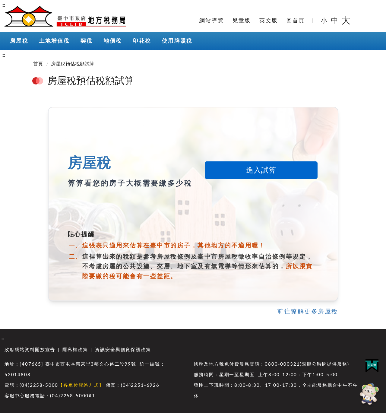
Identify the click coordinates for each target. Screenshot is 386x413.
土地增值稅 (54, 41)
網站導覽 (211, 21)
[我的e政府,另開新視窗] (371, 366)
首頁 (38, 64)
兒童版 (242, 21)
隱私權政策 (75, 350)
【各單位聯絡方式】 (81, 385)
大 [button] (345, 20)
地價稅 (113, 41)
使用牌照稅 (177, 41)
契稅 (87, 41)
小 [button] (324, 21)
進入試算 (261, 170)
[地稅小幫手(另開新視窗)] (368, 395)
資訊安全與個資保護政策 (123, 350)
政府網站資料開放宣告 (30, 350)
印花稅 (142, 41)
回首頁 (295, 21)
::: (3, 5)
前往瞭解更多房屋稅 (307, 312)
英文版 (268, 21)
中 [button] (335, 20)
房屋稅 (19, 41)
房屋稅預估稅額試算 (72, 64)
